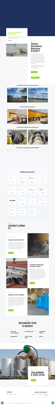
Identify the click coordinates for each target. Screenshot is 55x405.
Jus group (13, 403)
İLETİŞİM (9, 40)
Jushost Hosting (29, 403)
